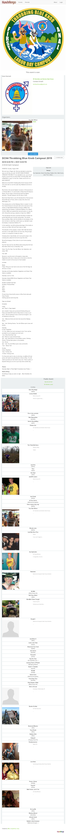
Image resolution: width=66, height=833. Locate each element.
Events (20, 2)
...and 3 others (33, 154)
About (55, 2)
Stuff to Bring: (6, 371)
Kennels (27, 2)
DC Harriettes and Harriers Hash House (43, 79)
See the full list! (48, 382)
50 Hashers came (48, 384)
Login (61, 2)
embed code (60, 157)
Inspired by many (15, 828)
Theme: (4, 367)
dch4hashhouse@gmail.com (40, 84)
